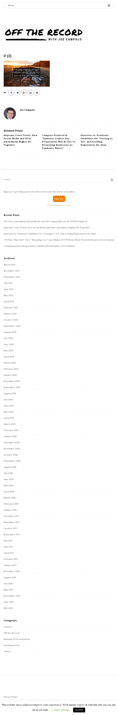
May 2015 (8, 608)
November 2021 (12, 270)
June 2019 (9, 405)
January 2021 (10, 313)
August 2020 (10, 332)
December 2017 (11, 516)
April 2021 (9, 301)
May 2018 (8, 485)
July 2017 (8, 540)
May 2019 (8, 411)
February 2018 (11, 503)
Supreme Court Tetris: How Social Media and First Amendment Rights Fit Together (47, 227)
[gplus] (24, 93)
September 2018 (12, 461)
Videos (7, 651)
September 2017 (12, 534)
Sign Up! (59, 198)
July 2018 (8, 473)
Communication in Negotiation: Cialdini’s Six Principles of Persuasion (39, 246)
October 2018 (11, 454)
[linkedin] (30, 93)
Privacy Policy (11, 697)
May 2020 (8, 350)
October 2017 (10, 528)
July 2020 (8, 338)
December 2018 (12, 442)
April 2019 (9, 418)
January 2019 (10, 436)
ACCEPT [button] (79, 710)
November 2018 (12, 448)
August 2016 (10, 577)
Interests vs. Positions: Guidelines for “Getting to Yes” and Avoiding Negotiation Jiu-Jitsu (50, 233)
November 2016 (12, 571)
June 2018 (9, 479)
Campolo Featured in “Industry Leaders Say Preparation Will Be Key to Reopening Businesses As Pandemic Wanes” (58, 142)
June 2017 (8, 546)
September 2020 (12, 326)
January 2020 (10, 375)
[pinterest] (37, 93)
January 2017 (10, 565)
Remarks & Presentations (17, 639)
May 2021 (8, 295)
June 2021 (8, 289)
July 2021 (8, 283)
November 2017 (12, 522)
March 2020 (10, 362)
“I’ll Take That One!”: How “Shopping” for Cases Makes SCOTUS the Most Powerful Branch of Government (59, 239)
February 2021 (11, 307)
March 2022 (10, 264)
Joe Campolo (27, 109)
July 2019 (8, 399)
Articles (8, 626)
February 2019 (11, 430)
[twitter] (18, 93)
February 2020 (11, 369)
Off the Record (11, 633)
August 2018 (10, 467)
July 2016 (8, 583)
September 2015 (12, 595)
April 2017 (9, 553)
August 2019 (10, 393)
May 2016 (8, 589)
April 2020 (9, 356)
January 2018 (10, 510)
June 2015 (9, 602)
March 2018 (10, 497)
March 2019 (10, 424)
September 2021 (12, 277)
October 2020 (11, 319)
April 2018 (9, 491)
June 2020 (9, 344)
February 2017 (11, 559)
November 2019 (12, 381)
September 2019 (12, 387)
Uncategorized (11, 645)
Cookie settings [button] (60, 709)
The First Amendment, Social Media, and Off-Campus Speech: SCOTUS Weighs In (45, 221)
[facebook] (11, 93)
